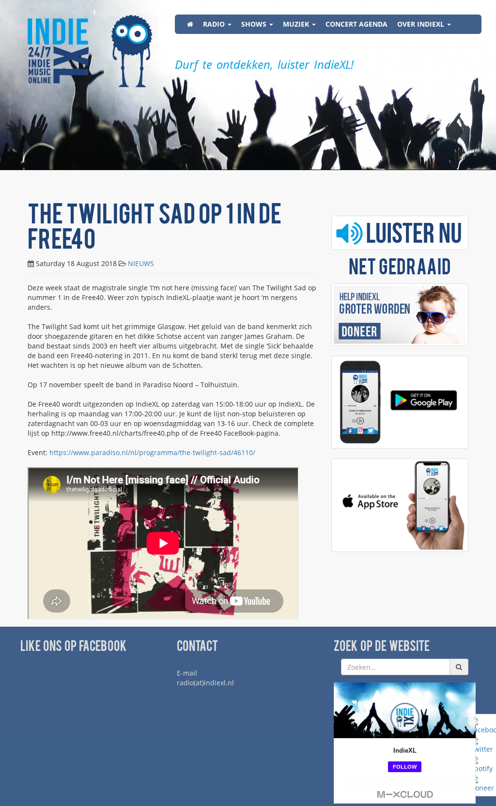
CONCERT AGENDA (357, 24)
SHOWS (254, 24)
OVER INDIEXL (421, 24)
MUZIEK (297, 24)
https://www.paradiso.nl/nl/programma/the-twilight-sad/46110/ (152, 452)
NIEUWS (141, 263)
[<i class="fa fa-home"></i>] (190, 24)
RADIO (215, 24)
